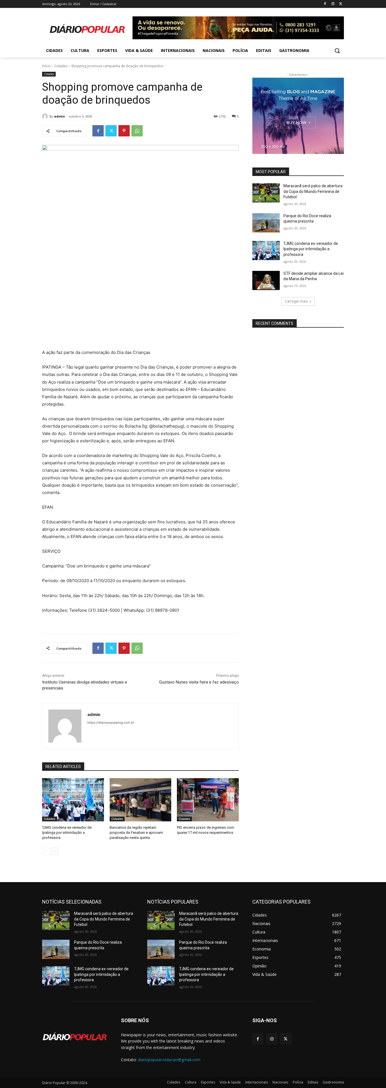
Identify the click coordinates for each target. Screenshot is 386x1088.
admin (59, 116)
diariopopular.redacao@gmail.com (169, 1059)
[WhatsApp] (137, 130)
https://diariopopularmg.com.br (110, 722)
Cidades (61, 66)
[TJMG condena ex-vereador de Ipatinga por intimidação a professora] (73, 799)
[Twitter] (340, 4)
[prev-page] (45, 851)
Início (46, 66)
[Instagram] (332, 4)
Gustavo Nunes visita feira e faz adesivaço (199, 682)
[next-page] (54, 851)
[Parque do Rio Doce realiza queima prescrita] (266, 222)
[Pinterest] (124, 130)
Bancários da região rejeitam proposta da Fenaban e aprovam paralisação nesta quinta (136, 832)
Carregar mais (296, 301)
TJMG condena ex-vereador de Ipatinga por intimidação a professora (67, 832)
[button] (337, 50)
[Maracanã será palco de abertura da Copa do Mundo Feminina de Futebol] (266, 193)
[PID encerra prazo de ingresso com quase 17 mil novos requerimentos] (208, 799)
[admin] (45, 116)
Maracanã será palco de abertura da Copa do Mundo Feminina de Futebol (312, 191)
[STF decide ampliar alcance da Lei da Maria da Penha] (266, 280)
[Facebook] (325, 4)
